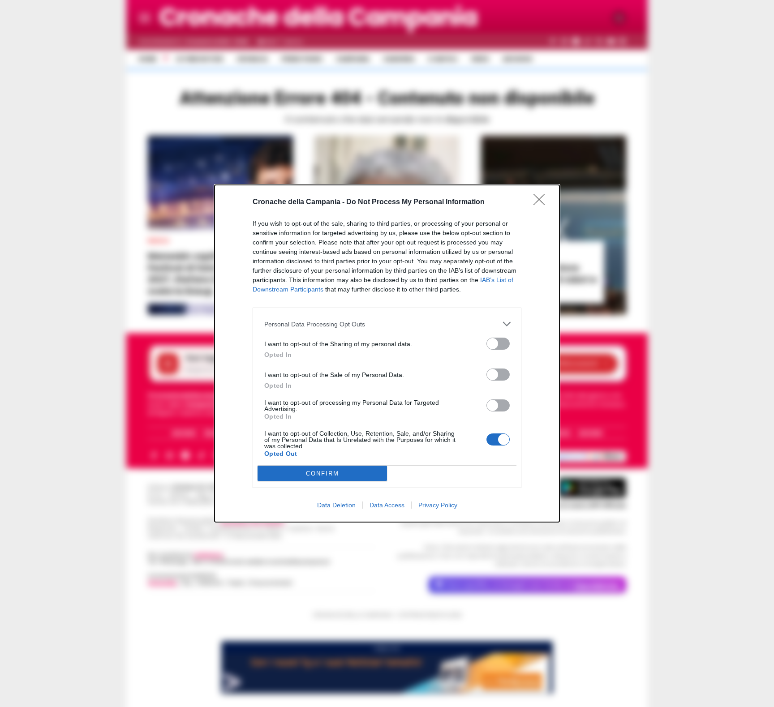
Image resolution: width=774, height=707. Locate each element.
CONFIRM (322, 473)
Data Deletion (336, 505)
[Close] (541, 202)
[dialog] (387, 353)
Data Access (387, 505)
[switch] (498, 344)
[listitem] (387, 324)
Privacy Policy (437, 505)
